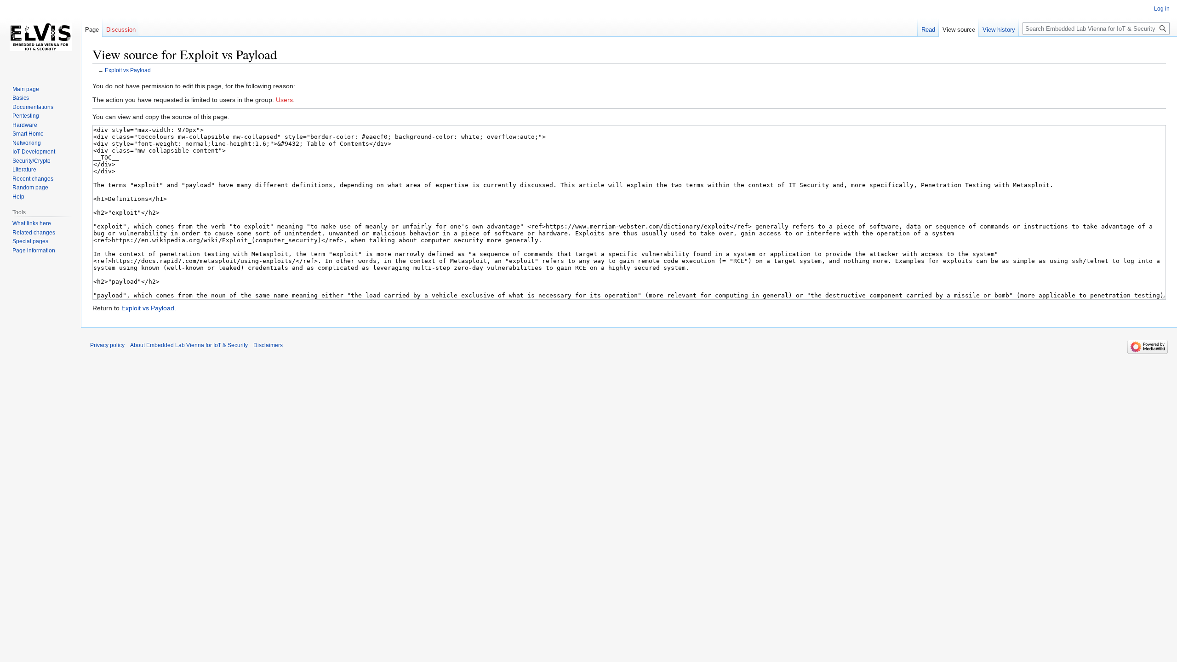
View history (999, 29)
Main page (25, 89)
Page (92, 29)
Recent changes (32, 179)
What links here (31, 223)
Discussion (121, 29)
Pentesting (25, 116)
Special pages (30, 241)
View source (959, 29)
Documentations (32, 107)
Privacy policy (107, 345)
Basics (20, 98)
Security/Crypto (31, 161)
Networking (26, 143)
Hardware (24, 125)
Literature (24, 169)
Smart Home (28, 134)
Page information (33, 250)
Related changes (33, 232)
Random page (30, 187)
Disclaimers (268, 345)
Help (18, 197)
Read (928, 29)
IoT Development (33, 151)
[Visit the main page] (40, 37)
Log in (1162, 9)
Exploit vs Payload (128, 70)
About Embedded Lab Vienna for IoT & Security (189, 345)
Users (284, 99)
